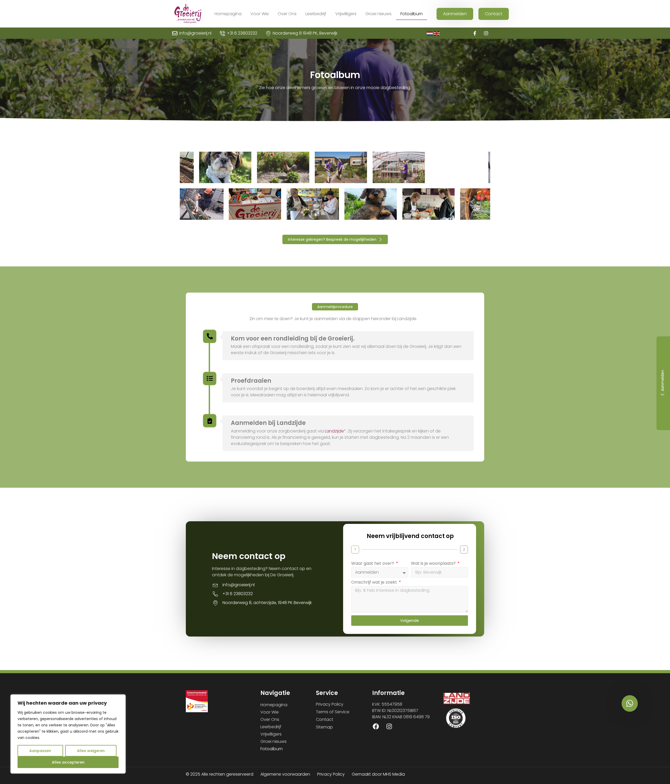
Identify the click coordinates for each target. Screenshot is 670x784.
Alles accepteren (68, 762)
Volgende (409, 620)
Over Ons (287, 14)
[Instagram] (486, 33)
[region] (68, 734)
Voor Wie (259, 14)
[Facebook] (376, 726)
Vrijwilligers (345, 14)
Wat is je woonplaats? (434, 563)
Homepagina (228, 14)
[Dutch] (430, 33)
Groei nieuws (378, 14)
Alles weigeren (91, 750)
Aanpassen (40, 750)
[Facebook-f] (475, 33)
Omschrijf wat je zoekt (374, 582)
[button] (335, 306)
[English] (436, 33)
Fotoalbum (411, 14)
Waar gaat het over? (373, 563)
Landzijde (334, 431)
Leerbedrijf (315, 14)
